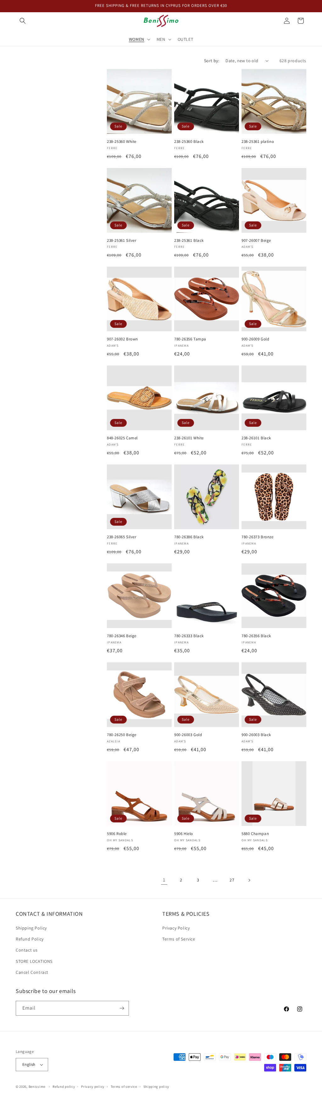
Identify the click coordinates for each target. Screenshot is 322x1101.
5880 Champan (255, 833)
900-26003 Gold (188, 734)
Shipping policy (156, 1086)
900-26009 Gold (255, 339)
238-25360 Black (189, 141)
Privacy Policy (176, 928)
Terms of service (124, 1086)
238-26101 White (189, 438)
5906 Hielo (183, 833)
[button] (23, 21)
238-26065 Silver (121, 537)
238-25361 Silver (121, 240)
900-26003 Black (256, 734)
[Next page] (249, 880)
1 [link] (164, 879)
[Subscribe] (122, 1008)
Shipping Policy (31, 928)
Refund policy (64, 1086)
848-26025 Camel (122, 438)
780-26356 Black (256, 635)
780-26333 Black (189, 635)
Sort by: (211, 60)
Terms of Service (178, 939)
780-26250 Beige (121, 734)
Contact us (27, 950)
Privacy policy (92, 1086)
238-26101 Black (256, 438)
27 (232, 880)
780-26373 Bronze (258, 537)
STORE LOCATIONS (34, 961)
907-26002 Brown (122, 339)
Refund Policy (30, 939)
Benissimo (37, 1086)
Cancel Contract (32, 972)
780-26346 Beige (121, 635)
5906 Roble (117, 833)
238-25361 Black (189, 240)
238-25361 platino (258, 141)
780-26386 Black (189, 537)
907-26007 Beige (256, 240)
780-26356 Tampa (190, 339)
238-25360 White (121, 141)
